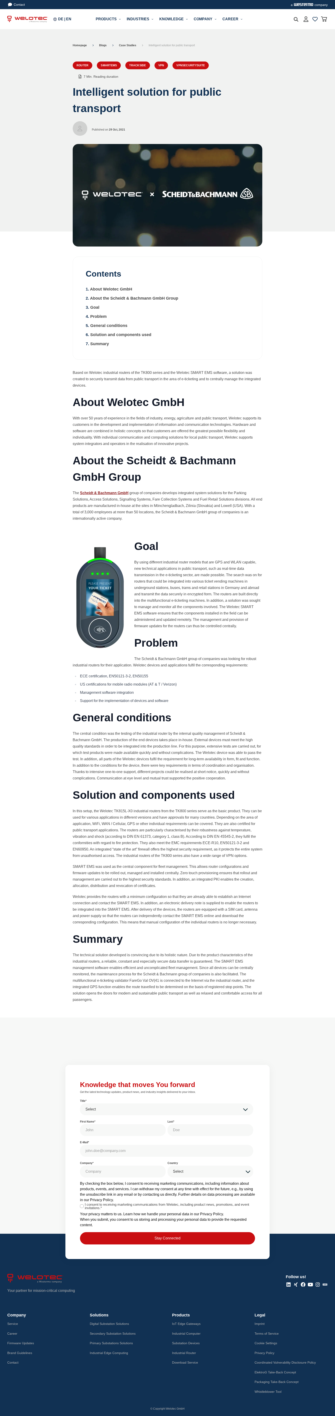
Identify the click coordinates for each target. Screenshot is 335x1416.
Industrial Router (184, 1353)
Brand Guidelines (19, 1353)
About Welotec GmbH (111, 289)
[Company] (215, 19)
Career (12, 1333)
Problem (98, 316)
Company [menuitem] (203, 19)
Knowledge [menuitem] (171, 19)
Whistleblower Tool (268, 1391)
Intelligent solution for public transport (172, 45)
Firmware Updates (20, 1343)
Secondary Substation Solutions (113, 1333)
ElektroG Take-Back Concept (275, 1372)
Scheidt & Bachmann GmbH (104, 493)
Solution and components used (120, 334)
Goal (94, 307)
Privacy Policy (101, 1200)
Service (12, 1324)
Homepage (80, 45)
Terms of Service (267, 1333)
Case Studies (127, 45)
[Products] (120, 19)
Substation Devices (186, 1343)
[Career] (241, 19)
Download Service (185, 1362)
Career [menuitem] (230, 19)
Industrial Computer (186, 1333)
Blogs (103, 45)
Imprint (260, 1324)
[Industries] (152, 19)
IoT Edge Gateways (186, 1324)
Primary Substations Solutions (111, 1343)
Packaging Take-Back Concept (277, 1382)
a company (309, 5)
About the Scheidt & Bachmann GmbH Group (134, 298)
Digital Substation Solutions (109, 1324)
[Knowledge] (187, 19)
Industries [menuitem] (138, 19)
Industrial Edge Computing (109, 1353)
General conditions (108, 325)
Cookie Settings (266, 1343)
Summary (99, 344)
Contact (19, 4)
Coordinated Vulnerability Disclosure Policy (285, 1362)
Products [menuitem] (106, 19)
